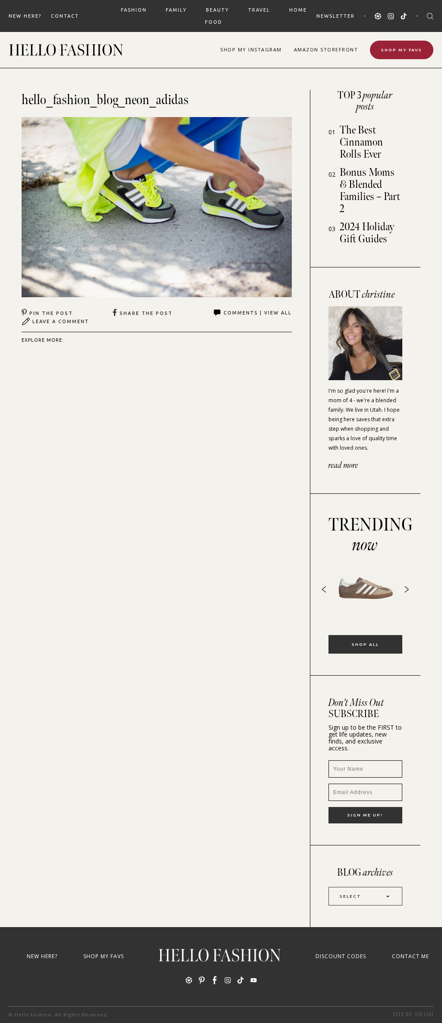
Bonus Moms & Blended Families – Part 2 (370, 191)
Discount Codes (341, 956)
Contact (65, 16)
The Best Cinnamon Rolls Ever (361, 142)
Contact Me (410, 956)
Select (350, 896)
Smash (424, 1014)
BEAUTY (217, 10)
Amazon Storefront (326, 49)
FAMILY (176, 10)
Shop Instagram (251, 49)
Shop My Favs (401, 50)
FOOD (213, 22)
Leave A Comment (60, 321)
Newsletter (335, 16)
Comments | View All (258, 312)
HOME (298, 10)
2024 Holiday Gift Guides (367, 233)
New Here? (25, 16)
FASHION (134, 10)
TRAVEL (259, 10)
